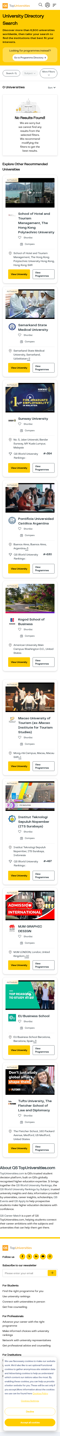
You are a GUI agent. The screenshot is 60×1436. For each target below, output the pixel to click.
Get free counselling (14, 1307)
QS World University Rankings (34, 1185)
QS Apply (20, 1201)
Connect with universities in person (23, 1301)
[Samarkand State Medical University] (12, 326)
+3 (26, 548)
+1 (19, 757)
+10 (26, 956)
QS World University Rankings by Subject (25, 1189)
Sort (50, 87)
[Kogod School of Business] (12, 621)
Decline (30, 1411)
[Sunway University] (12, 420)
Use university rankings (16, 1296)
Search (10, 73)
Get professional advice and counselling (26, 1345)
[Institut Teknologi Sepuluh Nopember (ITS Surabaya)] (12, 818)
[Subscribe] (52, 1273)
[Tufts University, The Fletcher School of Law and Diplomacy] (12, 1102)
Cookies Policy (40, 1393)
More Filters (48, 71)
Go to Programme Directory (29, 57)
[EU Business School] (12, 1017)
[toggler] (54, 4)
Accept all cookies (30, 1422)
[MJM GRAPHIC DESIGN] (12, 928)
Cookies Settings (30, 1400)
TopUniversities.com (12, 1173)
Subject (28, 73)
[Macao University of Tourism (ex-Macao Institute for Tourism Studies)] (12, 719)
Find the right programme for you (22, 1291)
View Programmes (42, 274)
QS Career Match (10, 1215)
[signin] (47, 4)
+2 (28, 359)
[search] (40, 5)
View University (19, 274)
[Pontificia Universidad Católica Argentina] (12, 520)
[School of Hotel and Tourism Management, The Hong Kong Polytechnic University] (12, 215)
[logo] (16, 4)
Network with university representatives (26, 1340)
